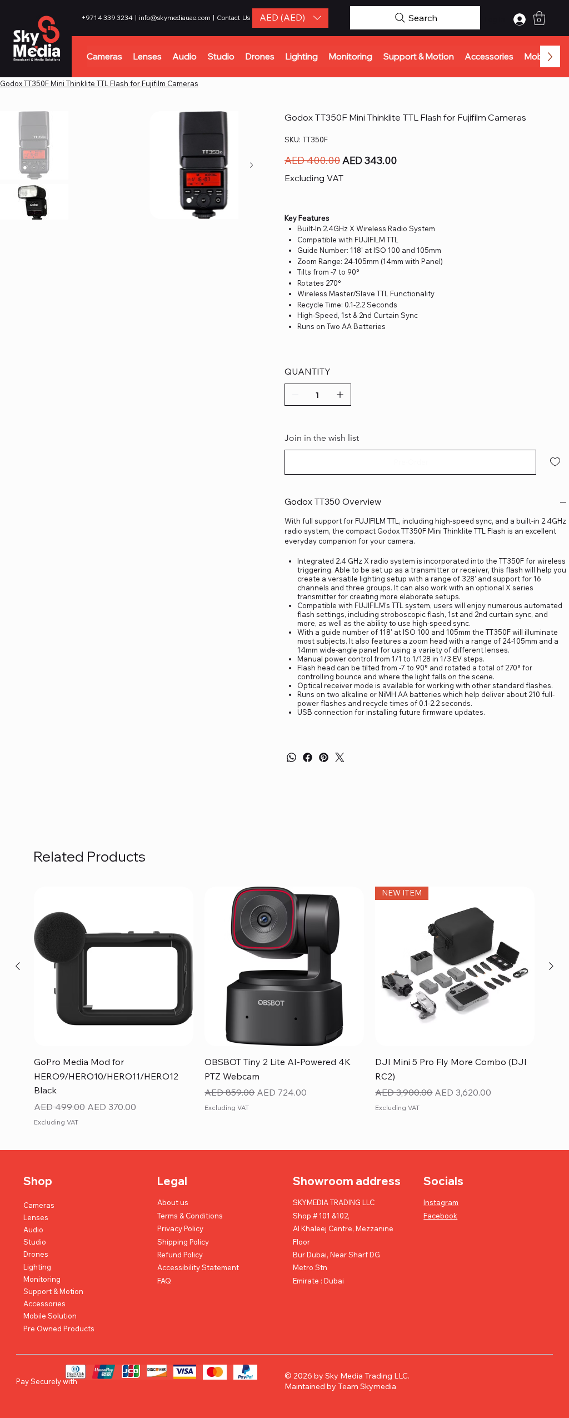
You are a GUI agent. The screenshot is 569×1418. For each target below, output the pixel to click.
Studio (34, 1241)
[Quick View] (113, 966)
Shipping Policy (183, 1241)
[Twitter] (340, 757)
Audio (33, 1229)
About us (172, 1202)
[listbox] (290, 18)
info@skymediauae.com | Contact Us (194, 17)
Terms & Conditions (190, 1215)
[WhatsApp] (291, 757)
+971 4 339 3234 (108, 17)
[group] (284, 1008)
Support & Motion (53, 1291)
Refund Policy (180, 1254)
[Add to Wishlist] (556, 462)
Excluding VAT (56, 1122)
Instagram (440, 1202)
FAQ (164, 1280)
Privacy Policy (180, 1228)
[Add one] (340, 395)
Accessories (44, 1303)
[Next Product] (551, 966)
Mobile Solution (50, 1315)
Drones (35, 1254)
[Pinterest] (324, 757)
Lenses (35, 1217)
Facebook (440, 1215)
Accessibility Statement (198, 1267)
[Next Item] (251, 165)
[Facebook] (308, 757)
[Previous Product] (17, 966)
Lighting (37, 1266)
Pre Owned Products (58, 1328)
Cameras (38, 1205)
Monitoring (42, 1279)
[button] (290, 18)
